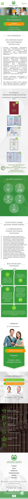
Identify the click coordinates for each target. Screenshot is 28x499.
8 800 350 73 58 (7, 8)
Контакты (14, 478)
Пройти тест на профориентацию (14, 383)
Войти (25, 3)
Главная (14, 466)
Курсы (14, 468)
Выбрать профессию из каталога (14, 380)
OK (14, 496)
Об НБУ (14, 475)
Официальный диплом (15, 351)
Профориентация (14, 473)
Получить (14, 23)
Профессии (14, 470)
